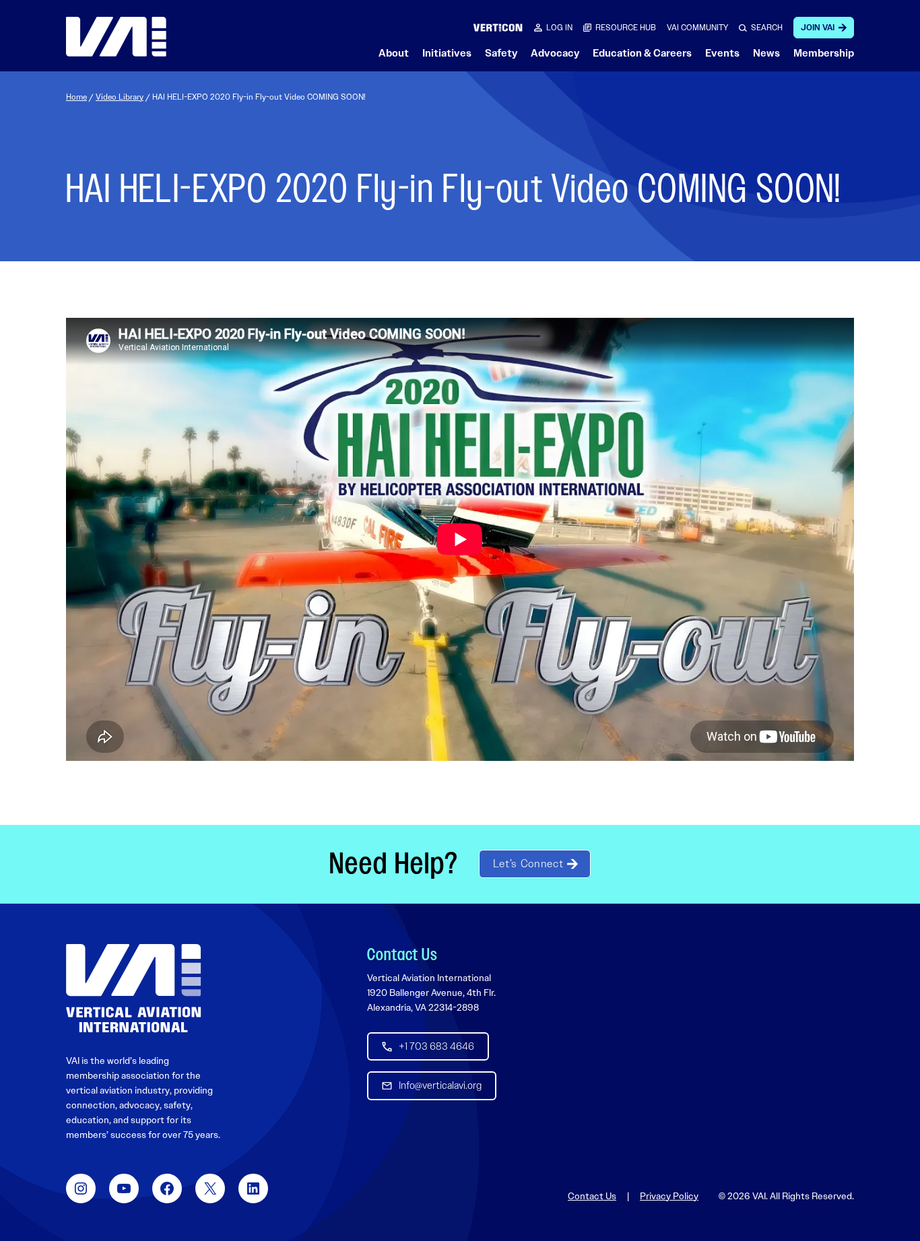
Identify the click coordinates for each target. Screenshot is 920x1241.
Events (722, 53)
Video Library (119, 97)
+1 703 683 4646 (436, 1046)
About (394, 53)
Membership (823, 53)
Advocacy (555, 53)
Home (76, 97)
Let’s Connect (528, 864)
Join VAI (817, 27)
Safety (501, 53)
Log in (559, 27)
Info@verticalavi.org (440, 1085)
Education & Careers (642, 53)
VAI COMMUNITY (697, 27)
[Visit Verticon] (498, 27)
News (766, 53)
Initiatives (446, 53)
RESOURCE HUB (625, 27)
